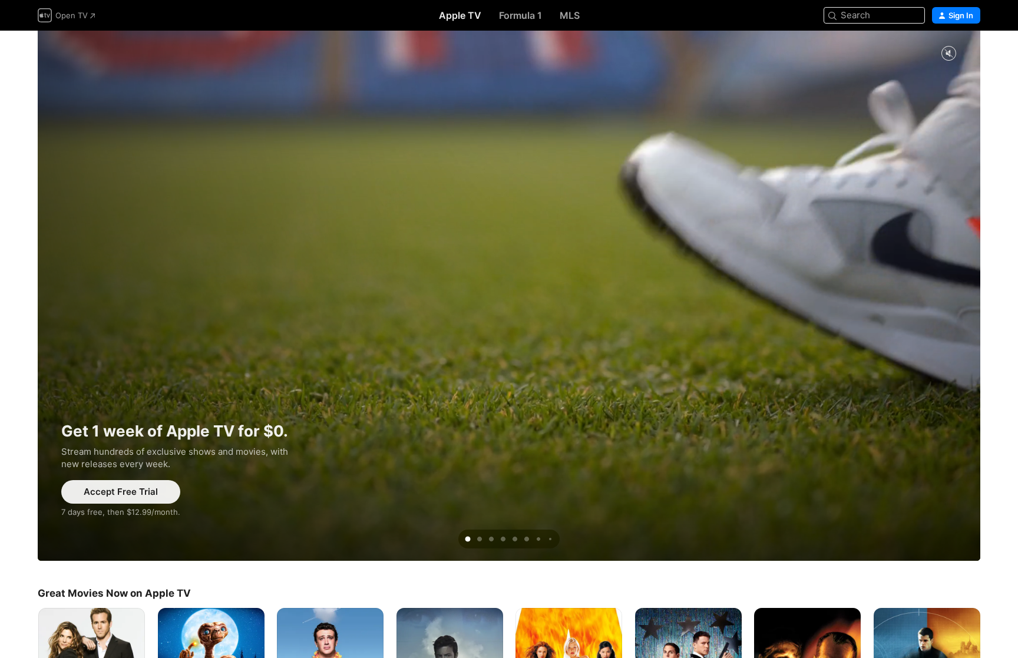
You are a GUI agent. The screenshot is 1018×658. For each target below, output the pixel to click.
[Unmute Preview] (948, 54)
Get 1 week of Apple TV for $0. (509, 296)
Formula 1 (520, 15)
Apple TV (460, 15)
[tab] (468, 539)
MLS (570, 15)
